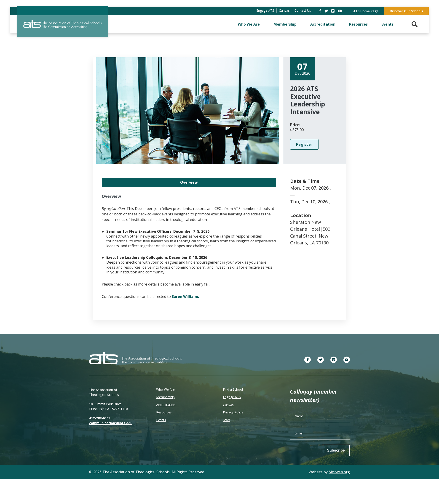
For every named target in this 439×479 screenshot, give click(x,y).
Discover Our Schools (406, 11)
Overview (189, 182)
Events (387, 24)
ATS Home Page (365, 11)
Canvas (228, 404)
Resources (358, 24)
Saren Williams (185, 296)
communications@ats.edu (110, 423)
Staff (226, 420)
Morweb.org (339, 471)
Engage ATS (232, 397)
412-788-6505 (99, 418)
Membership (285, 24)
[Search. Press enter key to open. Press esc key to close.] (414, 24)
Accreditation (322, 24)
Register (304, 144)
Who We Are (249, 24)
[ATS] (62, 27)
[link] (320, 10)
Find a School (233, 389)
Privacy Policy (233, 412)
